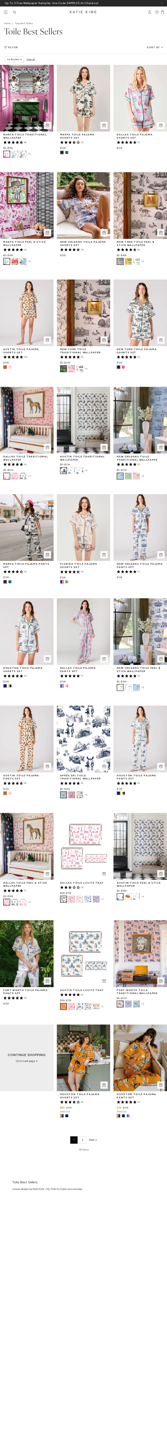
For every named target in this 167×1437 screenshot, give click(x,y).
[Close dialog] (150, 687)
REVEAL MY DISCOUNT (48, 748)
